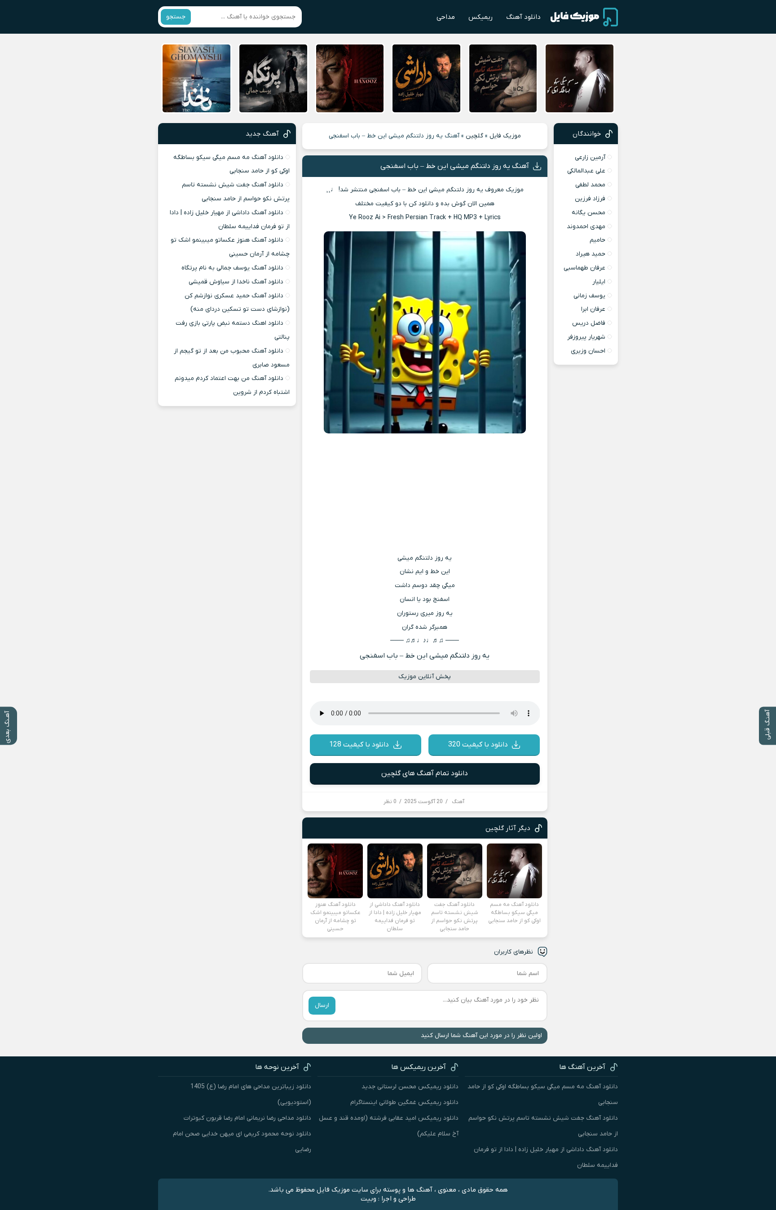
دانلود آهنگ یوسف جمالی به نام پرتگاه (232, 268)
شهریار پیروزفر (586, 337)
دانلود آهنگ (523, 17)
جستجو (175, 17)
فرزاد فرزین (590, 198)
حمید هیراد (590, 254)
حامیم (597, 240)
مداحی (445, 17)
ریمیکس (480, 17)
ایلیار (598, 282)
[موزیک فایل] (584, 17)
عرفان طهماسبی (584, 268)
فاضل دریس (588, 323)
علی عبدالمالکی (586, 171)
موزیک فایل (505, 136)
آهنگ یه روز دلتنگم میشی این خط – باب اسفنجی (454, 166)
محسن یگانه (588, 212)
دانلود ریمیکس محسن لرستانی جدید (410, 1086)
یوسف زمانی (589, 295)
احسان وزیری (588, 351)
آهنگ (458, 801)
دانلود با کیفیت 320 (478, 744)
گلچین (474, 136)
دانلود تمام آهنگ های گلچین (424, 773)
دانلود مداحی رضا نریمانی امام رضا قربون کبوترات (247, 1118)
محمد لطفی (590, 185)
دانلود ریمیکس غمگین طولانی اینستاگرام (404, 1102)
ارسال (322, 1005)
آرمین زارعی (590, 157)
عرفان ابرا (593, 309)
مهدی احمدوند (586, 226)
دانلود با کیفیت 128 (359, 744)
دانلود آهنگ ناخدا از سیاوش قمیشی (236, 282)
